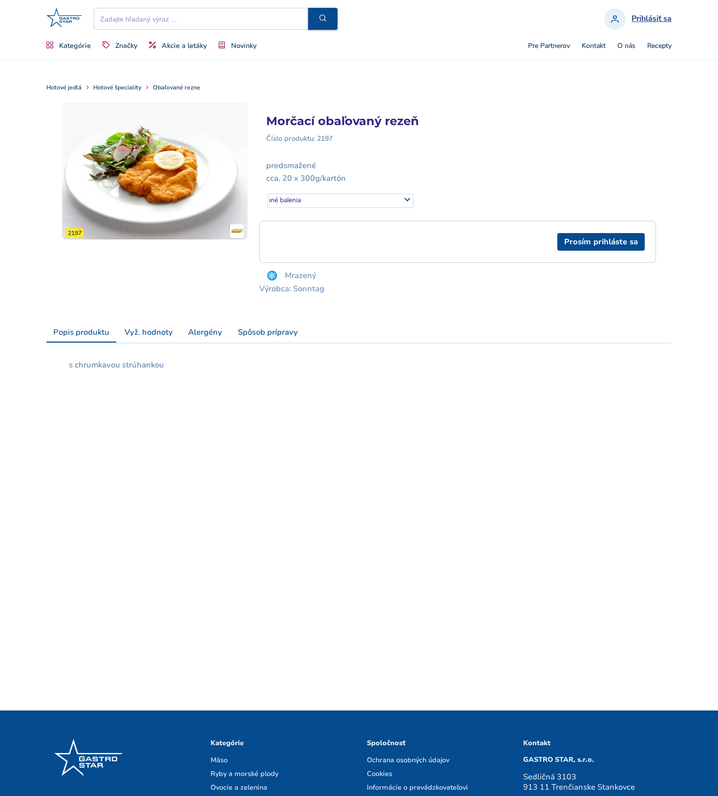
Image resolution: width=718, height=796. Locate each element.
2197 (325, 138)
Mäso (219, 760)
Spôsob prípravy (268, 332)
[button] (323, 19)
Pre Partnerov (549, 46)
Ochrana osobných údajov (408, 760)
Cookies (379, 773)
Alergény (205, 332)
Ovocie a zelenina (239, 787)
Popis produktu (81, 332)
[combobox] (340, 201)
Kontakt (594, 46)
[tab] (81, 333)
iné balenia (285, 200)
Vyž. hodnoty (149, 332)
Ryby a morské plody (244, 773)
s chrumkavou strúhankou (116, 365)
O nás (626, 46)
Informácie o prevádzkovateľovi (417, 787)
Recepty (659, 46)
